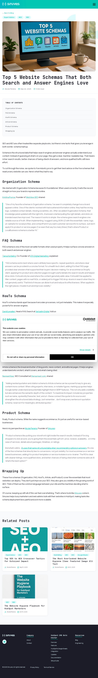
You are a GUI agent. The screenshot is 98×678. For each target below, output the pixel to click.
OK (72, 357)
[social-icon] (4, 642)
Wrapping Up (10, 131)
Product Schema (11, 126)
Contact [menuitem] (29, 643)
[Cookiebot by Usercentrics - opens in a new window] (84, 319)
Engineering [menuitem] (79, 643)
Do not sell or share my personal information (25, 357)
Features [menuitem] (54, 645)
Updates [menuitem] (53, 654)
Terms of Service (49, 667)
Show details (85, 350)
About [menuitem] (29, 640)
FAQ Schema (10, 113)
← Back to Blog (8, 13)
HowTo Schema (11, 117)
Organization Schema (13, 108)
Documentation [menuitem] (56, 658)
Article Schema (11, 122)
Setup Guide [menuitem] (55, 661)
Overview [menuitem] (54, 642)
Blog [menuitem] (76, 640)
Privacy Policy (34, 667)
